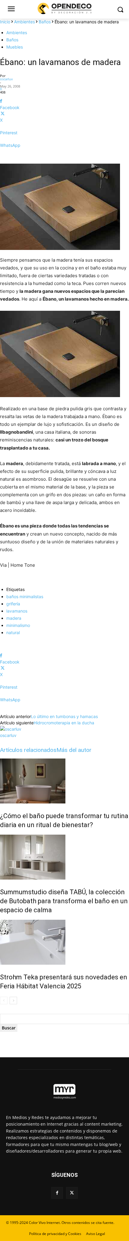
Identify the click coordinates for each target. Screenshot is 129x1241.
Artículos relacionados (28, 750)
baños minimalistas (24, 596)
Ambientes (24, 21)
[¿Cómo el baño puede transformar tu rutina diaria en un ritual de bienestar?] (64, 781)
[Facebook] (57, 1193)
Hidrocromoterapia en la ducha (64, 722)
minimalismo (18, 625)
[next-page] (13, 1000)
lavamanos (16, 610)
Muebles (14, 46)
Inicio (5, 21)
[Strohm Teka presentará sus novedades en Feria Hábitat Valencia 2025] (64, 942)
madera (13, 618)
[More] (64, 156)
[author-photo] (10, 729)
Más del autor (74, 750)
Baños (45, 21)
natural (13, 632)
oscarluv (6, 79)
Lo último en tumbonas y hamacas (64, 716)
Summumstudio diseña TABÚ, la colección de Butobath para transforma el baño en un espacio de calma (64, 901)
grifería (13, 603)
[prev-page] (4, 1000)
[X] (72, 1193)
